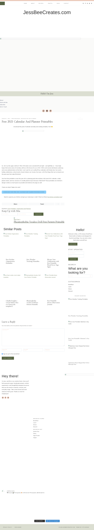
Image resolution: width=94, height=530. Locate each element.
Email (25, 349)
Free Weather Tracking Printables (78, 315)
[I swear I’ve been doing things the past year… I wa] (65, 505)
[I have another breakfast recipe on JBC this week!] (10, 499)
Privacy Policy (7, 527)
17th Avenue (85, 527)
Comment (5, 329)
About (33, 3)
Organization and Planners (28, 118)
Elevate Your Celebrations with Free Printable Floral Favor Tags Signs (53, 263)
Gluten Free (36, 431)
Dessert (70, 291)
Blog (58, 3)
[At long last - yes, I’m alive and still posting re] (28, 499)
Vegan (35, 437)
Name (4, 349)
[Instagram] (83, 3)
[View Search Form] (91, 3)
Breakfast (71, 284)
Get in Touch (3, 107)
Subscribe (2, 104)
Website (47, 349)
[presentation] (12, 244)
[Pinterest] (87, 3)
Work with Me (3, 102)
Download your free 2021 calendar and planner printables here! (24, 192)
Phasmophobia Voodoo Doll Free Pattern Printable (32, 302)
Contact (66, 3)
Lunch (69, 286)
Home (25, 3)
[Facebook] (85, 3)
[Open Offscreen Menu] (2, 3)
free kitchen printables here (54, 197)
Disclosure (18, 527)
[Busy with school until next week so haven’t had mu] (83, 507)
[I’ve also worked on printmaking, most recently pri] (47, 503)
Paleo (34, 433)
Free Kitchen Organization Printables (10, 261)
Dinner (70, 289)
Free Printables (16, 118)
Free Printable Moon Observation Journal (53, 302)
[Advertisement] (47, 27)
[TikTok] (89, 3)
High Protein (36, 435)
